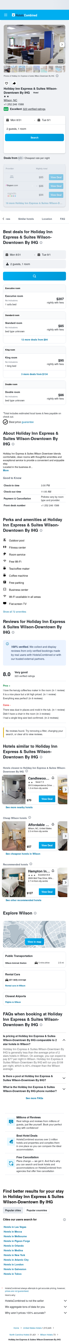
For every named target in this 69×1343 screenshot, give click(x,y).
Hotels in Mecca (13, 1231)
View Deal (47, 799)
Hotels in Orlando (14, 1245)
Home (16, 1327)
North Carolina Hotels (19, 1334)
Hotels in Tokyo (13, 1273)
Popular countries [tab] (37, 1210)
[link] (19, 807)
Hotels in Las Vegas (15, 1226)
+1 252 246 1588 (14, 104)
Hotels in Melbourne (15, 1236)
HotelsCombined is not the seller (24, 1301)
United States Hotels (32, 1327)
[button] (5, 15)
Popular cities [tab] (13, 1210)
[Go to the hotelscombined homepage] (24, 14)
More (6, 470)
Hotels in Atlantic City (16, 1259)
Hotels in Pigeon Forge (17, 1241)
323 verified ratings (34, 109)
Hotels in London (14, 1264)
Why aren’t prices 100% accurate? (25, 1313)
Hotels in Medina (13, 1250)
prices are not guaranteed (16, 1291)
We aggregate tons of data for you (25, 1307)
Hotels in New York (14, 1255)
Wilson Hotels (46, 1334)
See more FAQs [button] (34, 1098)
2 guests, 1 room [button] (16, 129)
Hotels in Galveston (15, 1269)
